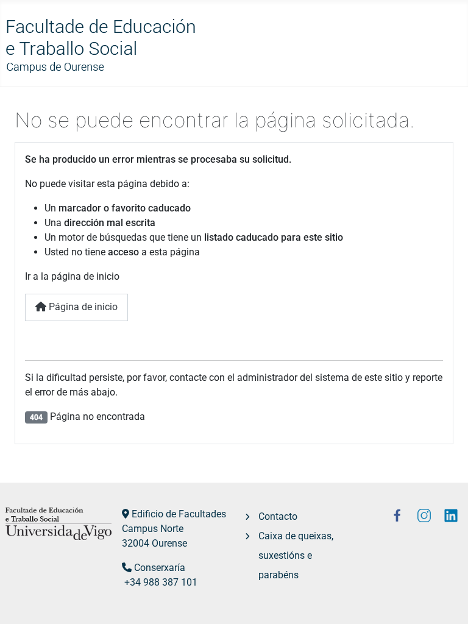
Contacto (277, 516)
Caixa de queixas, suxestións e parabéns (295, 555)
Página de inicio (82, 307)
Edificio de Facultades (179, 514)
